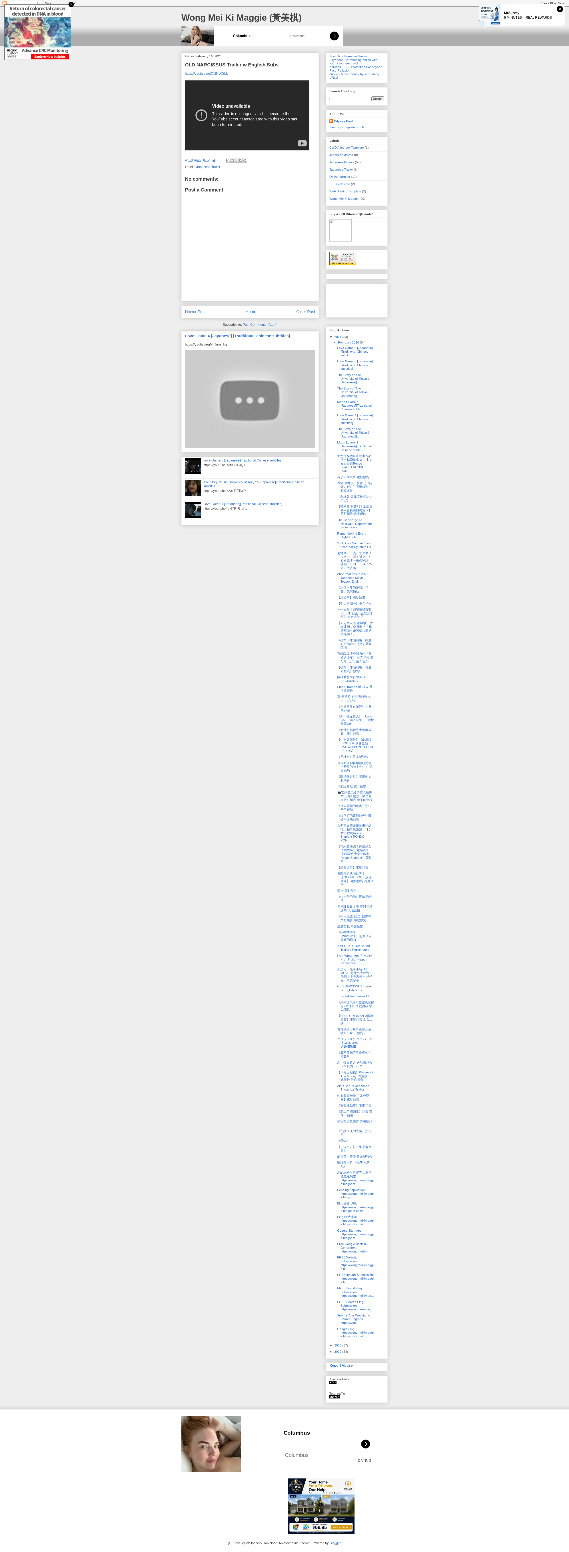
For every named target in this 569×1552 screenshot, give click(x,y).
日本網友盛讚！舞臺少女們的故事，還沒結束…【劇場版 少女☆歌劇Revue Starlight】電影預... (354, 854)
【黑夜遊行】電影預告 (352, 867)
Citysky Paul (343, 121)
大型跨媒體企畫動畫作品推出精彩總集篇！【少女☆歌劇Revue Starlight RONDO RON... (354, 463)
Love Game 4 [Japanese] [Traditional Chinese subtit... (355, 351)
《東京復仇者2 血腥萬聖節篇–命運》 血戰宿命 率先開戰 (355, 1006)
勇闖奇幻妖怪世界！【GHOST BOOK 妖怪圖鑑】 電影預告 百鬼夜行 (355, 879)
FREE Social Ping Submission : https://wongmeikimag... (355, 1292)
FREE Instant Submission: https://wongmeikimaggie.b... (355, 1278)
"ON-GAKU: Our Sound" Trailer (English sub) (354, 947)
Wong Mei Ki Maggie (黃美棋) (241, 17)
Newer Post (195, 312)
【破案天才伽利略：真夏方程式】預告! (354, 669)
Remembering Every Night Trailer (351, 535)
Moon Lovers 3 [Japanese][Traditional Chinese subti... (354, 405)
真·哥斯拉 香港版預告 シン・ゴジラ (354, 698)
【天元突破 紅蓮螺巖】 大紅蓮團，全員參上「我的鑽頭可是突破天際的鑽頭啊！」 (355, 628)
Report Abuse (341, 1365)
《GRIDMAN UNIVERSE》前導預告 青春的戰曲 (356, 936)
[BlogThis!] (232, 160)
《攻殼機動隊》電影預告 (354, 1105)
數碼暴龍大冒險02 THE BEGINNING (353, 679)
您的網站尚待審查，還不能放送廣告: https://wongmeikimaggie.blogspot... (355, 1178)
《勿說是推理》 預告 (351, 786)
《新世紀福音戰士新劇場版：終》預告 (354, 731)
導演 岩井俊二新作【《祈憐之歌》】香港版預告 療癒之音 (354, 486)
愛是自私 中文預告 (350, 926)
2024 (338, 337)
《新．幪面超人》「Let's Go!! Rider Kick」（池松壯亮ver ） (355, 720)
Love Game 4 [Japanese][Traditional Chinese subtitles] (242, 504)
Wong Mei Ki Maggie (344, 198)
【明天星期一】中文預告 (354, 603)
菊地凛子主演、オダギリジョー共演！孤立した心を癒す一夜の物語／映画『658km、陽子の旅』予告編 (354, 560)
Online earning (339, 176)
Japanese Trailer (208, 167)
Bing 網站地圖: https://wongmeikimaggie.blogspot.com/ (355, 1220)
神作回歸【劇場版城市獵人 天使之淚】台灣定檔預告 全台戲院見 (355, 613)
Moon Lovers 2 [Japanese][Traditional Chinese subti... (354, 446)
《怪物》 (343, 1141)
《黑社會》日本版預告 (352, 757)
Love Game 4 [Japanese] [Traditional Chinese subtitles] (237, 336)
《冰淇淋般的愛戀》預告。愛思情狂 (352, 589)
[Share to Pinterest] (244, 160)
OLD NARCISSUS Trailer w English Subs (354, 988)
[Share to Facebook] (240, 160)
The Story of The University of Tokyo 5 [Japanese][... (353, 392)
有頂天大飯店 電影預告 (353, 477)
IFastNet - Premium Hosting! (349, 56)
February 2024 (349, 342)
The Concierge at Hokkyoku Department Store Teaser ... (354, 523)
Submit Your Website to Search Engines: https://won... (353, 1319)
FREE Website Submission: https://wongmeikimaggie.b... (355, 1263)
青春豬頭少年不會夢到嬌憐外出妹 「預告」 (354, 1031)
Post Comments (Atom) (260, 324)
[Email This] (228, 160)
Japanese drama (341, 155)
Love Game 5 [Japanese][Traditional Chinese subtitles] (242, 460)
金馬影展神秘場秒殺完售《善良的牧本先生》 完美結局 (355, 766)
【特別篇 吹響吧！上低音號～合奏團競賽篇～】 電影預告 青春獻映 (354, 510)
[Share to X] (236, 160)
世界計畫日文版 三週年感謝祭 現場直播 (354, 908)
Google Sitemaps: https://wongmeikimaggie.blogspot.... (355, 1234)
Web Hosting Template (345, 191)
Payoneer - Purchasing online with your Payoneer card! (353, 61)
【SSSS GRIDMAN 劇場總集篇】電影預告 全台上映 (355, 1019)
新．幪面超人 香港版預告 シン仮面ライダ (354, 1064)
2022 (338, 1351)
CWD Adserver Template (346, 147)
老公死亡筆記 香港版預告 (354, 1157)
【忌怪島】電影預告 (351, 597)
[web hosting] (342, 264)
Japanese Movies (341, 162)
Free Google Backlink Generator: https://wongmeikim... (353, 1247)
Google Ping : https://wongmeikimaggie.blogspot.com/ (355, 1332)
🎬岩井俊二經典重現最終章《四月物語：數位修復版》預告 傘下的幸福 (355, 796)
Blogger (335, 1543)
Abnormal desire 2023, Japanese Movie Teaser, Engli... (353, 577)
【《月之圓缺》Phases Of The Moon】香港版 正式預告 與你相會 (355, 1076)
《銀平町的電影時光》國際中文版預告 (354, 817)
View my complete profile (347, 127)
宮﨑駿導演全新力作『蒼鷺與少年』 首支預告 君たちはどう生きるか (355, 657)
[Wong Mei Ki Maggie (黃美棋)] (333, 1383)
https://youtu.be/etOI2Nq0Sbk (206, 73)
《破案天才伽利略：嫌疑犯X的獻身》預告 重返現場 (354, 643)
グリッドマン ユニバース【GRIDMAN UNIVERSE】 (354, 1043)
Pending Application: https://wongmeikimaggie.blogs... (355, 1193)
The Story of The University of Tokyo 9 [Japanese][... (353, 432)
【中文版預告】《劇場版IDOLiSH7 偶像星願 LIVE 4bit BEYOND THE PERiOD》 (355, 745)
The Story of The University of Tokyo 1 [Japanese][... (353, 378)
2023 (338, 1345)
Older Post (305, 312)
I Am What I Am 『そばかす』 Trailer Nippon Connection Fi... (354, 959)
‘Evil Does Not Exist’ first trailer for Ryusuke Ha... (355, 545)
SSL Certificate (339, 184)
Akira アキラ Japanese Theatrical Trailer (353, 1087)
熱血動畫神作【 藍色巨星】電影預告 (353, 1097)
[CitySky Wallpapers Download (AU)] (334, 1397)
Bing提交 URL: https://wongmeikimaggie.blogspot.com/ (355, 1207)
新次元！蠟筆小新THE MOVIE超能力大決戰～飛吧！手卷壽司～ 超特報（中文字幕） (355, 974)
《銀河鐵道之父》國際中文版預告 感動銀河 (354, 918)
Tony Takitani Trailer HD (354, 996)
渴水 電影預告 (347, 891)
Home (251, 312)
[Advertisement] (343, 299)
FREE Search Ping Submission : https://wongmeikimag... (355, 1305)
